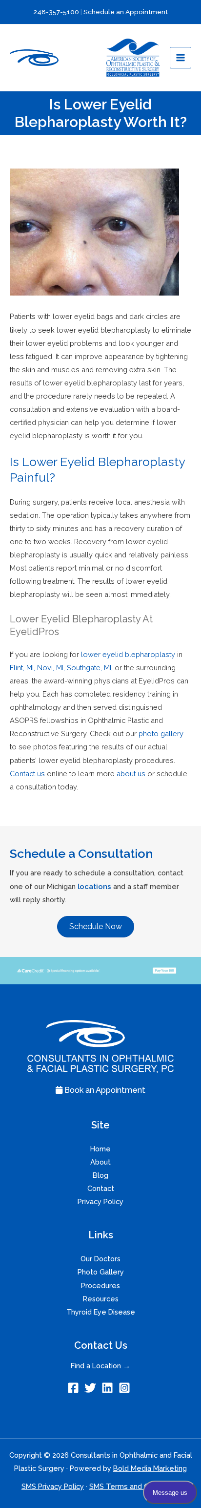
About (100, 1162)
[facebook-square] (74, 1388)
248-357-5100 (56, 12)
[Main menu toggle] (180, 57)
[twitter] (92, 1388)
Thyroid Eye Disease (100, 1312)
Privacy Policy (100, 1201)
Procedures (100, 1285)
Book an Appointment (103, 1090)
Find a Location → (100, 1365)
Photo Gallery (101, 1272)
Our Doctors (100, 1258)
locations (94, 886)
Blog (100, 1175)
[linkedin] (109, 1388)
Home (100, 1149)
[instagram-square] (126, 1388)
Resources (101, 1299)
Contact (100, 1188)
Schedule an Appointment (125, 12)
